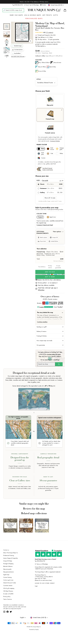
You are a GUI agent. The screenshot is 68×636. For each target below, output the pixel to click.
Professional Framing (8, 555)
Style (39, 79)
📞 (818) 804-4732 (18, 5)
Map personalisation (8, 571)
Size (50, 180)
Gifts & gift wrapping (8, 588)
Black (42, 148)
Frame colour (42, 144)
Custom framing (7, 577)
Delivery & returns (41, 331)
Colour (38, 60)
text (55, 288)
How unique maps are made (44, 340)
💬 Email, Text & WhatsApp (31, 5)
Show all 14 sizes (50, 198)
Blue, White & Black (44, 62)
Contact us (6, 550)
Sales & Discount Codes (9, 582)
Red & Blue (53, 66)
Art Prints (47, 15)
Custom (43, 158)
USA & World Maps (32, 15)
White (61, 153)
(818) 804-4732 (41, 561)
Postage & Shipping (8, 563)
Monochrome (57, 62)
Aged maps (6, 574)
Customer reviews (7, 585)
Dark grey (42, 153)
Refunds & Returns (8, 566)
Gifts (55, 15)
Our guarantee (41, 345)
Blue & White (42, 66)
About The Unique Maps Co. (10, 552)
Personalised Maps (34, 18)
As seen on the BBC (8, 593)
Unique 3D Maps (7, 560)
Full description (40, 46)
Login (36, 586)
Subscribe (23, 613)
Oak (52, 153)
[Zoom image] (30, 41)
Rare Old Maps (16, 15)
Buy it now (50, 276)
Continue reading (42, 322)
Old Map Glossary (8, 591)
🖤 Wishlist (43, 5)
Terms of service (7, 599)
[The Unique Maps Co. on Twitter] (11, 618)
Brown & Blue (42, 71)
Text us (38, 564)
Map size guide (7, 569)
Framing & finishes (42, 336)
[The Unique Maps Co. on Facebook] (8, 618)
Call (52, 288)
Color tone (42, 213)
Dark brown (52, 148)
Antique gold (61, 148)
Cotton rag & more (8, 580)
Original (40, 217)
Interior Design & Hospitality (10, 558)
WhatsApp (41, 290)
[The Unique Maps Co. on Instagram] (4, 618)
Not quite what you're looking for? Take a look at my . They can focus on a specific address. (50, 354)
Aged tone (53, 217)
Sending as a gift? (42, 327)
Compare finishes (55, 141)
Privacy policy (6, 596)
